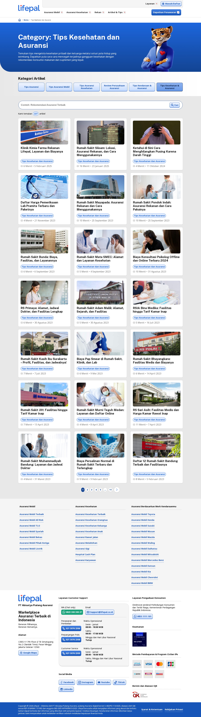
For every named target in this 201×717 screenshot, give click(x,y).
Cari (176, 105)
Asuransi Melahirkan (86, 543)
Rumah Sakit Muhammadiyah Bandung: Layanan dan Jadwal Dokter (42, 464)
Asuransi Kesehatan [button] (77, 12)
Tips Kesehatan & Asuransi (169, 87)
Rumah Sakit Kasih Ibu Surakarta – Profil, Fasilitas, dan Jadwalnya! (44, 360)
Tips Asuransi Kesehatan (86, 87)
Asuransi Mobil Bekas (31, 537)
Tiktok (121, 682)
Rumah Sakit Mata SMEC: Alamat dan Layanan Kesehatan (100, 258)
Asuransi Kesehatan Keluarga (91, 525)
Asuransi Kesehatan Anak (89, 531)
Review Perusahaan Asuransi (114, 87)
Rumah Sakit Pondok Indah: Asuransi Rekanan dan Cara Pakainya (152, 206)
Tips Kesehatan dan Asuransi (41, 20)
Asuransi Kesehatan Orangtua (91, 520)
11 (110, 489)
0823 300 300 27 (74, 612)
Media (26, 20)
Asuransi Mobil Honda (142, 520)
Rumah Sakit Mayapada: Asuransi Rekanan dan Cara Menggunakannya (100, 206)
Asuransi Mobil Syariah (32, 531)
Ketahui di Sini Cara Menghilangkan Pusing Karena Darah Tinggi (154, 151)
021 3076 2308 (73, 639)
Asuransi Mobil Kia (141, 571)
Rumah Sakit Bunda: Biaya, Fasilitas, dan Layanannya (39, 258)
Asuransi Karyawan (85, 560)
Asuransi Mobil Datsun (143, 565)
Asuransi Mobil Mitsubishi (145, 554)
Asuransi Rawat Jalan (86, 537)
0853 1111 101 (144, 616)
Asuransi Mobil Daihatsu (144, 548)
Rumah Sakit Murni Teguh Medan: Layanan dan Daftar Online (100, 411)
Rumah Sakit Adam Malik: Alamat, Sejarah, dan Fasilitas (100, 309)
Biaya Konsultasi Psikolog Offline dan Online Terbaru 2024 (156, 258)
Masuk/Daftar (172, 3)
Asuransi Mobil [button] (52, 12)
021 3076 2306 (73, 628)
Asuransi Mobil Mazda (143, 537)
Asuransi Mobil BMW (142, 583)
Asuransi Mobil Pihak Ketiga (34, 543)
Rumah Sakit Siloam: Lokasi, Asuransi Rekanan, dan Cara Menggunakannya (96, 151)
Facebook (69, 682)
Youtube (105, 682)
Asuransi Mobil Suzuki (143, 525)
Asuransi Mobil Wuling (143, 543)
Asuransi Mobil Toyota (143, 514)
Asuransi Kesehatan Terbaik (90, 514)
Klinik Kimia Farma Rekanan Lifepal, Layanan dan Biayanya (42, 149)
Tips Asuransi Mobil (59, 86)
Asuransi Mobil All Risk (31, 520)
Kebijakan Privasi (174, 709)
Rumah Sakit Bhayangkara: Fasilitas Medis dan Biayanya (153, 360)
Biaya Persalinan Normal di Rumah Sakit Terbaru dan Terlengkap (95, 464)
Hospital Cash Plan (85, 554)
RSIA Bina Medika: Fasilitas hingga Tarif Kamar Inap (152, 309)
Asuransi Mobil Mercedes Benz (147, 560)
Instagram (87, 682)
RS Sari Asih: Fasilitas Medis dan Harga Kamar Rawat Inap (156, 411)
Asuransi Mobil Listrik (31, 548)
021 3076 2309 (73, 653)
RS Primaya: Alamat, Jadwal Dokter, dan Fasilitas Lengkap (42, 309)
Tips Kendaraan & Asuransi (142, 87)
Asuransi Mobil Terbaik (32, 514)
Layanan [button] (150, 3)
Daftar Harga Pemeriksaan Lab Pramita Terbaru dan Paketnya (39, 206)
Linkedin (68, 689)
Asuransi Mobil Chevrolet (144, 577)
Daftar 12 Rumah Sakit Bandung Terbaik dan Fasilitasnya (155, 462)
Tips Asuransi (31, 86)
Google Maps (30, 652)
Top (192, 711)
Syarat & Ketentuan (151, 709)
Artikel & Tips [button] (115, 12)
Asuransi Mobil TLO (30, 525)
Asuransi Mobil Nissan (143, 531)
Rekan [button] (98, 12)
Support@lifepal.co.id (101, 612)
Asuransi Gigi (82, 548)
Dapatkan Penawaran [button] (164, 12)
